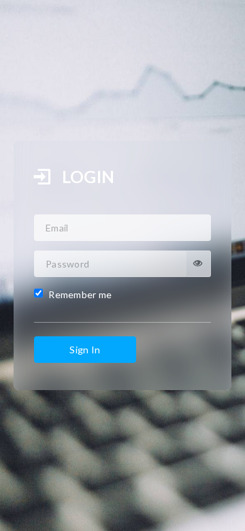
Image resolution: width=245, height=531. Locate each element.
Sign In (84, 349)
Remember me (79, 294)
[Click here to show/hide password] (198, 264)
